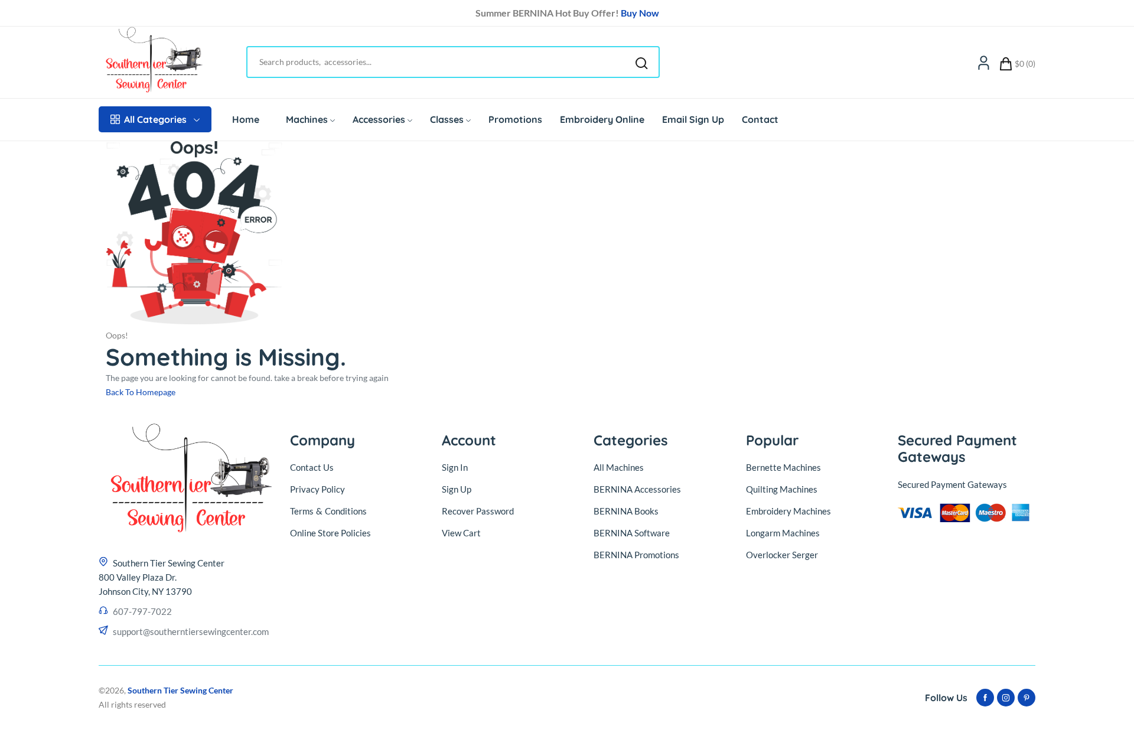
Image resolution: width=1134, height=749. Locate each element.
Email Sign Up (693, 119)
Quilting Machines (781, 489)
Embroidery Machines (788, 511)
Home (245, 119)
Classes (447, 119)
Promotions (515, 119)
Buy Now (640, 12)
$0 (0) (1025, 63)
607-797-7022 (142, 611)
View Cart (461, 532)
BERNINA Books (626, 511)
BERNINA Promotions (636, 554)
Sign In (455, 467)
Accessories (379, 119)
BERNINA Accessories (637, 489)
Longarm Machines (783, 532)
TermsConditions (328, 511)
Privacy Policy (317, 489)
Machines (307, 119)
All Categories (155, 119)
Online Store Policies (330, 532)
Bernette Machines (783, 467)
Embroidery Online (602, 119)
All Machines (619, 467)
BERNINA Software (632, 532)
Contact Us (312, 467)
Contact (760, 119)
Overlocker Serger (782, 554)
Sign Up (456, 489)
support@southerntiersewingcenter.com (191, 631)
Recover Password (478, 511)
